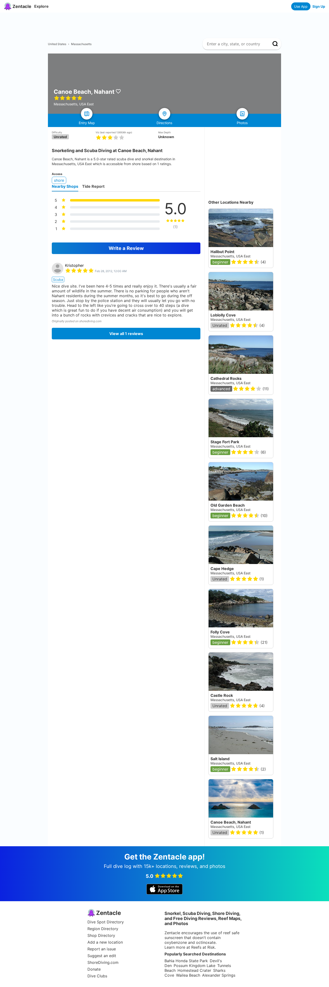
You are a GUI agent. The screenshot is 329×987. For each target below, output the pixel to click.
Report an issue (101, 949)
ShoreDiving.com (102, 962)
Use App (301, 6)
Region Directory (102, 928)
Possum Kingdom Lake (194, 965)
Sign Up (318, 6)
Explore (41, 6)
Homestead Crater (194, 970)
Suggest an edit (101, 955)
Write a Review (126, 248)
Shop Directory (101, 935)
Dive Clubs (97, 976)
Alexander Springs (218, 975)
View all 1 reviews (126, 333)
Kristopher (74, 265)
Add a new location (105, 942)
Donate (94, 969)
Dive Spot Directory (105, 922)
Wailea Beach (188, 975)
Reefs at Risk (203, 947)
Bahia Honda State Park (186, 960)
